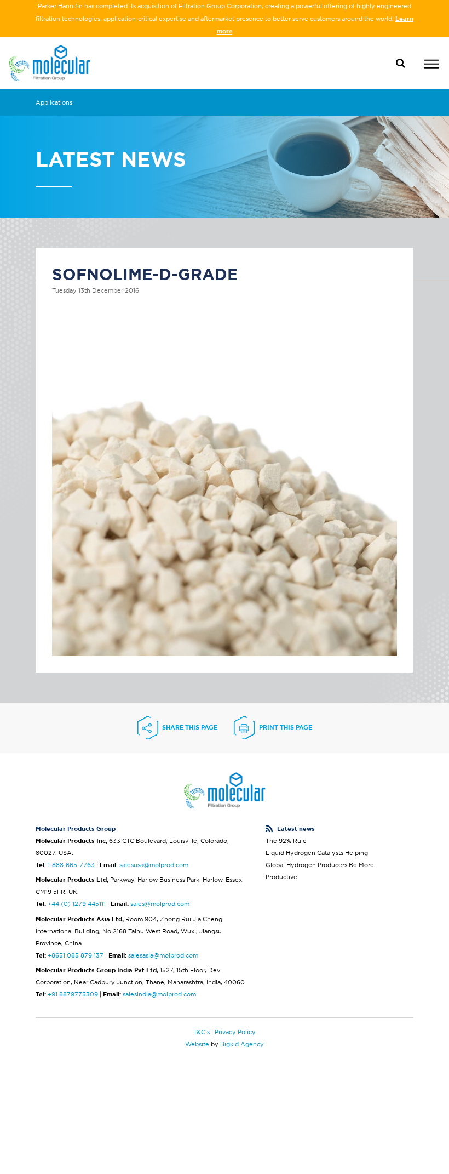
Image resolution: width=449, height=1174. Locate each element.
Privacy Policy (235, 1032)
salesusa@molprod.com (153, 865)
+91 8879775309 (73, 994)
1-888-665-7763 (71, 865)
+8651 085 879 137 (75, 955)
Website (197, 1044)
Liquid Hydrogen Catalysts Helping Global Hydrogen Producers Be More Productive (320, 865)
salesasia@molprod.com (163, 955)
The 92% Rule (286, 840)
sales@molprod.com (159, 904)
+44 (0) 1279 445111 (77, 904)
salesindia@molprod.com (159, 994)
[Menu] (431, 66)
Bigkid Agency (242, 1044)
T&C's (201, 1032)
